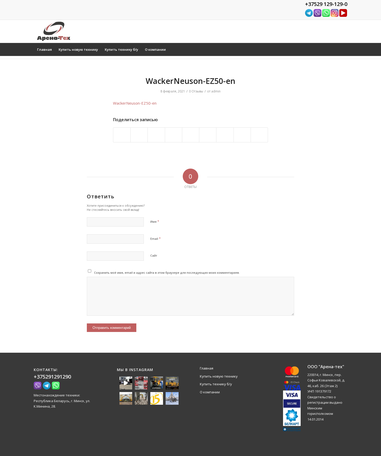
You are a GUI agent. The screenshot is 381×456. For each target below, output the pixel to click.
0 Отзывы (196, 91)
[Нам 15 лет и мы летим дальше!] (156, 398)
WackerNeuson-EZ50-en (135, 103)
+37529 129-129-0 (326, 4)
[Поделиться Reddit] (242, 135)
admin (216, 91)
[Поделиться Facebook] (121, 135)
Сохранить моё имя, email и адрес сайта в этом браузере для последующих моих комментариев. (167, 272)
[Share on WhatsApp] (156, 135)
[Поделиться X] (139, 135)
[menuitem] (44, 49)
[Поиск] (344, 49)
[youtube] (343, 16)
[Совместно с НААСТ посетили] (125, 398)
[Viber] (317, 16)
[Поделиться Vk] (224, 135)
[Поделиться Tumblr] (207, 135)
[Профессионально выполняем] (141, 398)
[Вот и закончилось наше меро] (125, 383)
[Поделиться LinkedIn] (190, 135)
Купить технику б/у (216, 384)
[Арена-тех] (54, 31)
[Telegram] (309, 16)
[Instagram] (334, 16)
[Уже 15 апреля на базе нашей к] (141, 383)
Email (155, 238)
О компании (210, 392)
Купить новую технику (219, 376)
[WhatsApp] (326, 16)
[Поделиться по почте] (259, 135)
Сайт (153, 255)
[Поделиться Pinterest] (173, 135)
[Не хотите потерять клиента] (156, 383)
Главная (206, 368)
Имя (154, 221)
